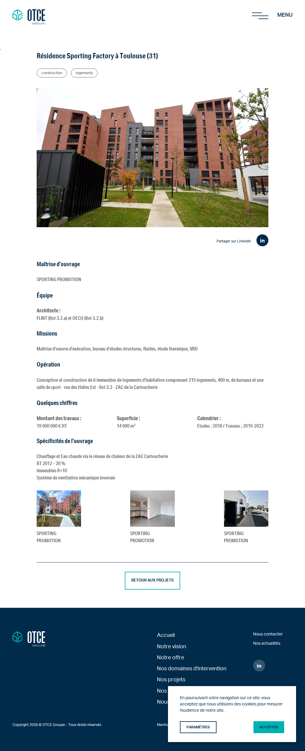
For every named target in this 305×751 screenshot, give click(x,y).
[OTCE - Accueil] (29, 15)
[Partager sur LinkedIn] (262, 240)
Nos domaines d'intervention (191, 668)
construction (51, 73)
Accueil (166, 635)
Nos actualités (266, 643)
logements (84, 73)
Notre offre (170, 657)
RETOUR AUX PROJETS (152, 580)
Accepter (268, 727)
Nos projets (171, 680)
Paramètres (198, 727)
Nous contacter (268, 634)
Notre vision (171, 646)
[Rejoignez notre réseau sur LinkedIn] (259, 665)
